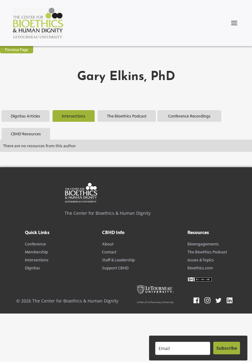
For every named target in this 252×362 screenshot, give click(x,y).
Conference (35, 244)
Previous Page (16, 49)
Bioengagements (203, 244)
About (108, 244)
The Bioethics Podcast (207, 252)
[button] (234, 23)
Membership (36, 252)
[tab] (25, 116)
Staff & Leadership (118, 260)
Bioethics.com (200, 268)
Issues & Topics (200, 260)
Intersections (37, 260)
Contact (109, 252)
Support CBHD (115, 268)
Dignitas (32, 268)
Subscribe (226, 348)
